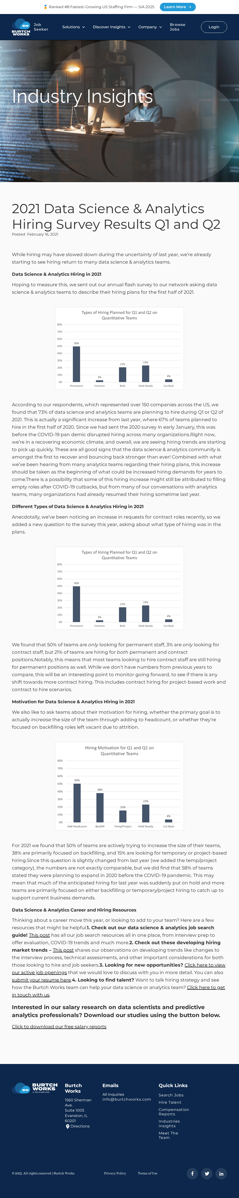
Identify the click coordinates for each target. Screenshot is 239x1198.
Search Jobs (171, 1095)
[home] (21, 27)
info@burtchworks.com (126, 1099)
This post (39, 935)
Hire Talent (170, 1102)
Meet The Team (168, 1135)
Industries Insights (169, 1123)
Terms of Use (147, 1173)
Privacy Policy (115, 1173)
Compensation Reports (174, 1111)
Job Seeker (41, 26)
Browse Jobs (178, 26)
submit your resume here (41, 980)
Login (214, 27)
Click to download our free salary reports (59, 1026)
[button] (74, 27)
